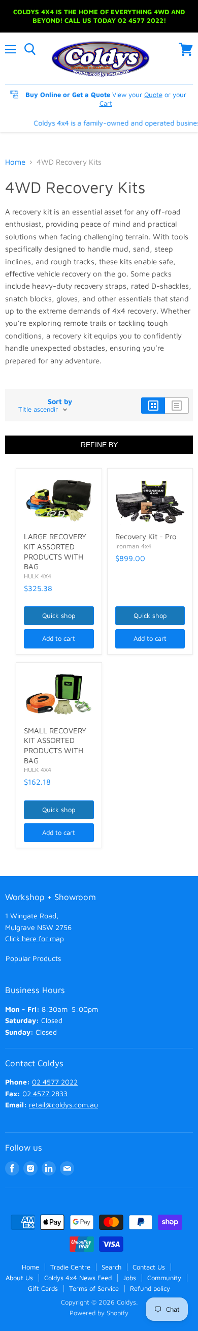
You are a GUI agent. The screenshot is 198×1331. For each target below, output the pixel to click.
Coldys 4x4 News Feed (78, 1278)
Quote (153, 94)
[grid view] (153, 405)
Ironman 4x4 (133, 546)
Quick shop (58, 615)
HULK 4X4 (37, 576)
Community (164, 1278)
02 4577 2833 (45, 1093)
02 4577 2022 (55, 1081)
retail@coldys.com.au (63, 1104)
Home (15, 162)
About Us (19, 1278)
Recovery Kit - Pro (146, 536)
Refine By (99, 445)
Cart (106, 103)
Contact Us (149, 1267)
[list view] (177, 405)
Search (111, 1267)
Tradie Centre (70, 1267)
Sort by (60, 401)
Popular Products (33, 958)
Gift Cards (43, 1288)
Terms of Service (94, 1288)
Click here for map (34, 938)
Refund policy (150, 1288)
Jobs (129, 1278)
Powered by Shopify (99, 1313)
